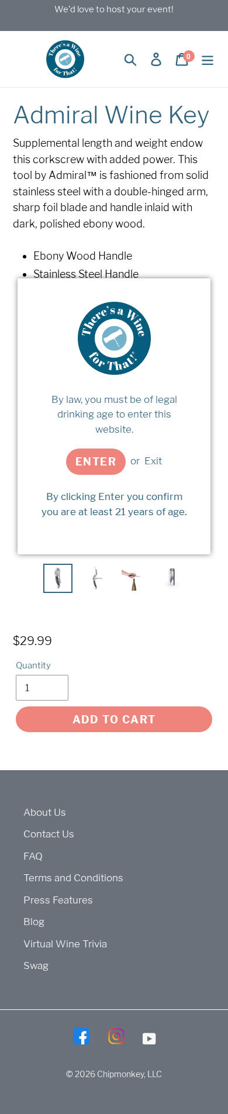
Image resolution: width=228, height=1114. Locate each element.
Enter (95, 462)
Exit (153, 461)
